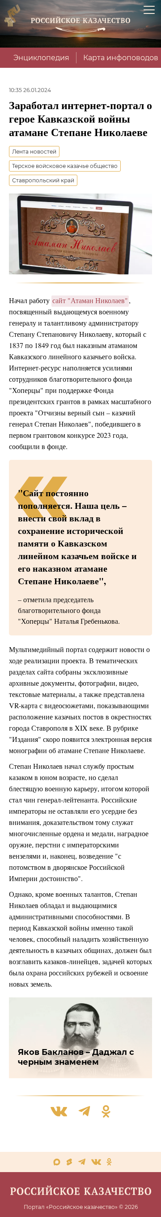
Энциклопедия (41, 57)
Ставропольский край (43, 180)
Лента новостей (34, 151)
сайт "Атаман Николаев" (90, 300)
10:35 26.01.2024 (30, 90)
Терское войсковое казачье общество (65, 166)
